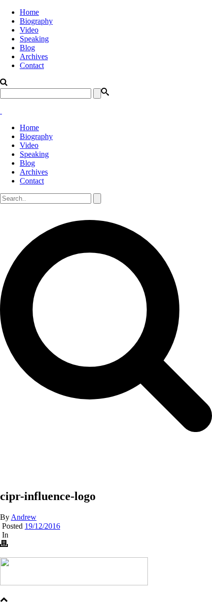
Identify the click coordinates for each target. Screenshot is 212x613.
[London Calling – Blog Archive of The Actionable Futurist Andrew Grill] (1, 111)
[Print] (4, 545)
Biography (36, 21)
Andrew (23, 517)
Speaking (34, 39)
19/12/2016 (42, 526)
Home (29, 12)
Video (29, 30)
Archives (34, 56)
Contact (32, 65)
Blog (27, 47)
